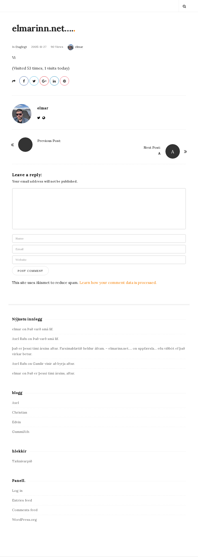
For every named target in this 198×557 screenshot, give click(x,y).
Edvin (16, 422)
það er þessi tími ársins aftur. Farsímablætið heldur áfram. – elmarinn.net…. (72, 348)
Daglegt (21, 47)
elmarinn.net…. (42, 28)
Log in (17, 490)
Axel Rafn (19, 339)
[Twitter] (39, 118)
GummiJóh (20, 432)
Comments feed (24, 510)
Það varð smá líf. (40, 329)
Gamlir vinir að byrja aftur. (54, 363)
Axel (15, 403)
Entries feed (22, 500)
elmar (79, 47)
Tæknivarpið (22, 461)
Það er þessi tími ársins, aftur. (51, 373)
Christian (19, 412)
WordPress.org (24, 519)
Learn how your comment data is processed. (118, 282)
